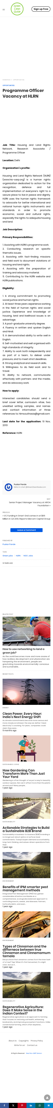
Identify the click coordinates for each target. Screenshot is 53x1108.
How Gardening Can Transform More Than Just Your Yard (24, 773)
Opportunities (18, 80)
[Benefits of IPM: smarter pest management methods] (26, 865)
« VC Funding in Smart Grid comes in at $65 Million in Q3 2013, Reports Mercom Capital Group (26, 517)
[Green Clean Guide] (17, 8)
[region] (26, 53)
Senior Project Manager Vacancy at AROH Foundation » (29, 504)
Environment (8, 881)
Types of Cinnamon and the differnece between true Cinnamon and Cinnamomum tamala (26, 951)
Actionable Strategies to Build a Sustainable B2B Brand (26, 829)
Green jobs (8, 555)
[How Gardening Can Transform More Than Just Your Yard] (26, 748)
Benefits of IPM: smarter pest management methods (25, 888)
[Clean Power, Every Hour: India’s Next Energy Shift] (26, 692)
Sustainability (9, 822)
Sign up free (41, 9)
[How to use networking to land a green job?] (26, 631)
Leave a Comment (26, 530)
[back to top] (47, 1097)
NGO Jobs (28, 555)
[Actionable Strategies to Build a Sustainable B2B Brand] (26, 806)
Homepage (7, 80)
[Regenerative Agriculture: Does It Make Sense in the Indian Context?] (26, 985)
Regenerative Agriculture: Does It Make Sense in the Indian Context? (23, 1010)
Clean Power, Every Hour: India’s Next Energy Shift (22, 715)
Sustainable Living (11, 764)
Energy (6, 708)
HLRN (18, 555)
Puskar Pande (20, 484)
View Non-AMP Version (34, 1053)
